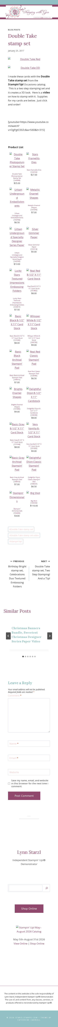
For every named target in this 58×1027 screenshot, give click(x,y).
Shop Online (37, 943)
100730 (34, 342)
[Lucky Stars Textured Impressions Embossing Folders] (17, 281)
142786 (17, 220)
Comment (14, 695)
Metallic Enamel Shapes (34, 206)
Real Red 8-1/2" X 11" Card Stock (34, 287)
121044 (17, 444)
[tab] (23, 656)
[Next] (49, 635)
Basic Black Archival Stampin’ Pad (17, 376)
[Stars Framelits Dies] (33, 158)
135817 (17, 307)
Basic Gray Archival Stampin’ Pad (17, 478)
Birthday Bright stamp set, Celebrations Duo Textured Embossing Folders (17, 574)
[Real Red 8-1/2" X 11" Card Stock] (33, 275)
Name (13, 743)
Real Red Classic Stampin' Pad (34, 372)
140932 (17, 482)
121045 (17, 340)
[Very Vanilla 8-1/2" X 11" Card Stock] (33, 430)
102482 (34, 291)
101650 (34, 448)
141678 (34, 210)
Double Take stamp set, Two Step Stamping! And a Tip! (41, 570)
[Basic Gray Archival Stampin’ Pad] (17, 464)
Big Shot (34, 501)
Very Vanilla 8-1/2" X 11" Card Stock (33, 445)
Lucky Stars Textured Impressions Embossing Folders (17, 301)
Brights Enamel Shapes (17, 406)
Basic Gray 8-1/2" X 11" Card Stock (17, 441)
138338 (34, 415)
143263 (34, 503)
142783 (17, 261)
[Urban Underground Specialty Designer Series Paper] (17, 237)
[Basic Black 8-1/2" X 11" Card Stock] (17, 322)
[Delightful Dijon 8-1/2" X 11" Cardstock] (33, 395)
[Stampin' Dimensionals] (17, 497)
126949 (34, 376)
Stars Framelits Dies (34, 170)
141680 (17, 409)
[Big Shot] (33, 493)
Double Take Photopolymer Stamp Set (16, 176)
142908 (17, 180)
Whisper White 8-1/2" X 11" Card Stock (34, 338)
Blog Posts (14, 30)
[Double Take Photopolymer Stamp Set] (17, 160)
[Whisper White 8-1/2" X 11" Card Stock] (33, 322)
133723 (34, 172)
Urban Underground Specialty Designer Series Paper (17, 256)
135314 (34, 249)
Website (14, 772)
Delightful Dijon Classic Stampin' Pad (34, 479)
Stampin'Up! (15, 541)
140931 (17, 380)
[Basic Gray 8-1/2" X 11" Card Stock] (17, 428)
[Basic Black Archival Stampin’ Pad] (17, 360)
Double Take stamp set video (24, 535)
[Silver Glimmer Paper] (33, 233)
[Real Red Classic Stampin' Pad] (33, 358)
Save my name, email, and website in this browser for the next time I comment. (29, 783)
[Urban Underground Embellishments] (17, 198)
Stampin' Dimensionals (17, 510)
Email (13, 758)
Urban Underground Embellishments (17, 215)
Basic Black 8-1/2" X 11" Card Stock (17, 337)
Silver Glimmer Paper (34, 246)
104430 (17, 513)
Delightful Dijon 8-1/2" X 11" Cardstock (34, 411)
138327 (34, 484)
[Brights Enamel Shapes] (17, 393)
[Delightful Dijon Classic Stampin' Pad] (33, 464)
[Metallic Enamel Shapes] (33, 194)
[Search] (46, 888)
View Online (21, 943)
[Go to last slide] (8, 635)
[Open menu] (29, 2)
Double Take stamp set (21, 529)
